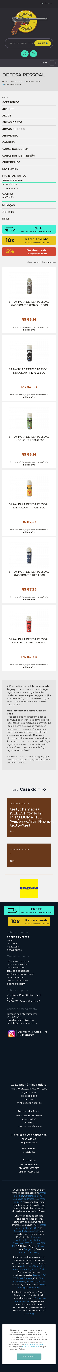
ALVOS (6, 115)
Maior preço (33, 262)
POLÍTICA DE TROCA (17, 968)
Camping (29, 1313)
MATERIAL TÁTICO (33, 81)
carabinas (18, 1269)
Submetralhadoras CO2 (26, 1231)
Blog (15, 789)
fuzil (42, 1269)
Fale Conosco (46, 3)
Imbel (29, 1281)
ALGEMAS (8, 197)
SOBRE (10, 940)
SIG (43, 1243)
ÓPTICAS (8, 212)
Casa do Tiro (33, 789)
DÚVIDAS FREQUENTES (18, 961)
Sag (32, 1237)
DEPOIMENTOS (14, 950)
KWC (26, 1243)
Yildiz (15, 1281)
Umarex (41, 1246)
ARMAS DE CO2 (12, 122)
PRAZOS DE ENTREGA (17, 981)
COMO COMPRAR (15, 977)
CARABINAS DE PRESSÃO (18, 155)
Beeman (35, 1243)
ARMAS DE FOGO (13, 129)
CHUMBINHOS (11, 162)
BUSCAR (41, 43)
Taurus (36, 1275)
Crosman (18, 1243)
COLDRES (8, 193)
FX (13, 1246)
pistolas (24, 1266)
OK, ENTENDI (29, 1356)
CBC (43, 1275)
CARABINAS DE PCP (15, 149)
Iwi (43, 1281)
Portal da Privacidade (31, 1347)
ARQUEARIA (10, 135)
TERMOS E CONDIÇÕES (18, 971)
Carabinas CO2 (29, 1228)
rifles (41, 1266)
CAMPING (8, 142)
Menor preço (49, 262)
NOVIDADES (13, 947)
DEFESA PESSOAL (12, 84)
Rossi (38, 1237)
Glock (42, 1278)
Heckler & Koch (33, 1240)
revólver (33, 1266)
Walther (20, 1240)
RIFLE (5, 218)
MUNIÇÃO (8, 205)
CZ (14, 1278)
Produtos (16, 81)
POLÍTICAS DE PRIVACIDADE (20, 974)
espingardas (30, 1269)
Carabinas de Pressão (24, 1199)
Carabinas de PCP (33, 1196)
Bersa (22, 1281)
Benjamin (29, 1249)
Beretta (28, 1278)
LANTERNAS (10, 169)
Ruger (37, 1281)
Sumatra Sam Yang (28, 1252)
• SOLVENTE (11, 188)
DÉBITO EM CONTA (16, 984)
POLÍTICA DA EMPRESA (18, 964)
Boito (42, 1284)
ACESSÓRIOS (10, 102)
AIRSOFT (8, 109)
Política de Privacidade (34, 1344)
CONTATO (12, 943)
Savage (22, 1287)
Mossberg (34, 1287)
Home (5, 81)
